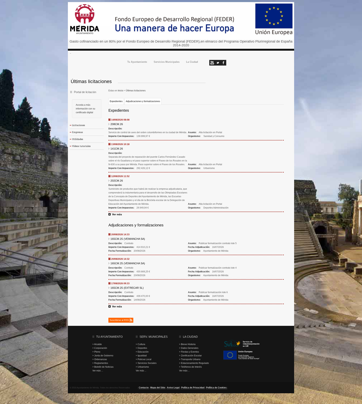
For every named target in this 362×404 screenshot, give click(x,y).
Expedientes (116, 101)
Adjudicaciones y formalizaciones (143, 101)
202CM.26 (116, 180)
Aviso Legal (173, 387)
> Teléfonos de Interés (190, 367)
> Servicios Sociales (146, 363)
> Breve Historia (187, 344)
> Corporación (99, 348)
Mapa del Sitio (158, 387)
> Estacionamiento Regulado (194, 363)
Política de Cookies (216, 387)
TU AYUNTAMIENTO (109, 336)
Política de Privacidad (193, 387)
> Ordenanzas (99, 359)
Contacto (144, 387)
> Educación (142, 352)
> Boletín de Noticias (103, 367)
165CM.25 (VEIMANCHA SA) (127, 238)
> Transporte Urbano (189, 359)
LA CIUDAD (190, 336)
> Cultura (140, 344)
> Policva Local (143, 359)
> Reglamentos (100, 363)
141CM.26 (116, 148)
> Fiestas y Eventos (189, 352)
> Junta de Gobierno (102, 355)
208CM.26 (116, 124)
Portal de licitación (85, 92)
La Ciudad (192, 62)
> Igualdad (141, 355)
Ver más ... (97, 370)
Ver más (117, 214)
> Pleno (96, 352)
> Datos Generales (188, 348)
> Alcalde (97, 344)
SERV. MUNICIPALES (154, 336)
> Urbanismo (142, 367)
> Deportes (141, 348)
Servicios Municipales (166, 62)
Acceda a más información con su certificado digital (85, 109)
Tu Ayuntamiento (137, 62)
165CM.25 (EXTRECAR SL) (127, 287)
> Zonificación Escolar (190, 355)
